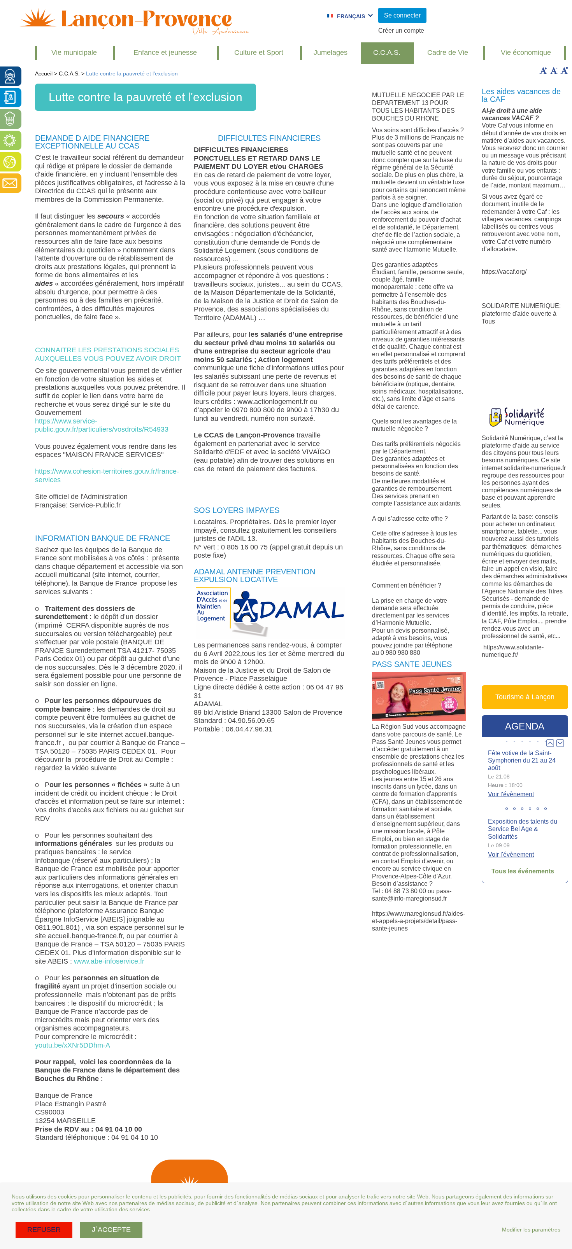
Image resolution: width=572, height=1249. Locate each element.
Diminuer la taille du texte (554, 71)
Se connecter (402, 15)
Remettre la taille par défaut (564, 71)
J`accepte (111, 1229)
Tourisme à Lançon (524, 697)
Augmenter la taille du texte (543, 71)
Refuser (44, 1229)
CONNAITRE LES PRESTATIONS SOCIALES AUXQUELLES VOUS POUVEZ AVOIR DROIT (108, 354)
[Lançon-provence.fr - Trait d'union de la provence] (134, 31)
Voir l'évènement (511, 794)
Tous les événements (522, 871)
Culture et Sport (258, 52)
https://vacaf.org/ (504, 271)
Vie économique (526, 52)
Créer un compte (401, 30)
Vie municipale (74, 52)
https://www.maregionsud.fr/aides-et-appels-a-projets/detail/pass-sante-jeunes (418, 921)
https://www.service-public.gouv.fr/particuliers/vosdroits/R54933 (101, 425)
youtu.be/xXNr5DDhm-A (72, 1045)
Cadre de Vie (447, 52)
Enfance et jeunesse (165, 52)
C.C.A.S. (386, 52)
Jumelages (330, 52)
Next (560, 743)
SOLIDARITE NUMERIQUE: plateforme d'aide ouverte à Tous (521, 314)
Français (351, 16)
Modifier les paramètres (531, 1229)
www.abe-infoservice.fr (109, 961)
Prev (550, 743)
